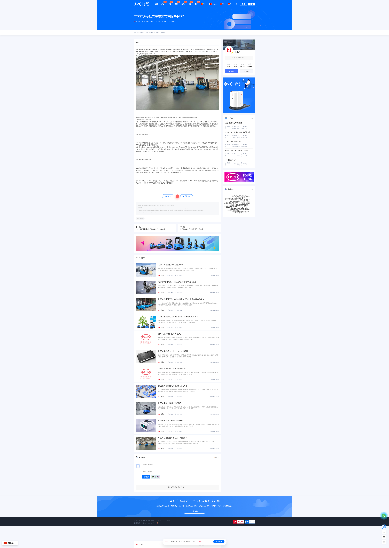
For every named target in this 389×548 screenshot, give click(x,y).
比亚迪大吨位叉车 (231, 209)
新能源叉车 (246, 209)
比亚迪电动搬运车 (238, 199)
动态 (169, 4)
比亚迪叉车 (161, 520)
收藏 (169, 196)
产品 (163, 4)
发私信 (247, 71)
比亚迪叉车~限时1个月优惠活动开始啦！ (183, 542)
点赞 (187, 196)
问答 (189, 4)
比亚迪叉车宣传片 (230, 160)
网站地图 (137, 523)
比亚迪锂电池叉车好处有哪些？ (171, 421)
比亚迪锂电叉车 (242, 211)
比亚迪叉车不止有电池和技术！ (235, 123)
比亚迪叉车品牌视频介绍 (233, 141)
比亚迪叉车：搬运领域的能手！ (171, 403)
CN (204, 4)
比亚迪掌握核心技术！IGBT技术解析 (173, 351)
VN (223, 4)
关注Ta (233, 71)
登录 (243, 4)
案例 (176, 4)
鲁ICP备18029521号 (148, 523)
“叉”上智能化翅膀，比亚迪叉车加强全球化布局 (150, 229)
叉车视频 (227, 145)
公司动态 (227, 127)
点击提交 (146, 477)
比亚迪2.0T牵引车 (245, 201)
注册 (251, 4)
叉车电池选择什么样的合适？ (170, 334)
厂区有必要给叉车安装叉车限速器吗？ (159, 16)
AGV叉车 (235, 203)
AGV (239, 203)
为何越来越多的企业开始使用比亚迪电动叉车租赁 (178, 317)
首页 (156, 4)
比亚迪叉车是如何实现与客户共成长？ (237, 150)
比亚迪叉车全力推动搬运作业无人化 (191, 229)
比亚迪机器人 (243, 204)
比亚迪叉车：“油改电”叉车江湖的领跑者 (237, 132)
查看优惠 (219, 542)
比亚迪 (138, 21)
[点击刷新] (155, 477)
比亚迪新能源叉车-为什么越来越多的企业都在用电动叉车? (181, 299)
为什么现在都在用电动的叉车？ (171, 265)
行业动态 (146, 21)
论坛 (183, 4)
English (214, 4)
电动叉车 (241, 207)
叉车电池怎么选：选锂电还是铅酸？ (172, 369)
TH (231, 4)
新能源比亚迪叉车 (240, 210)
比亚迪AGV (246, 205)
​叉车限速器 (140, 218)
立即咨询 (194, 511)
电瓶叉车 (237, 207)
